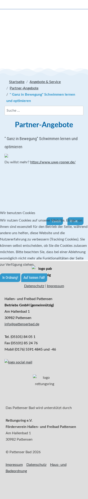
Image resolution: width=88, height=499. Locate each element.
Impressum (55, 286)
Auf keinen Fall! (34, 277)
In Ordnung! (10, 277)
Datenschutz (34, 286)
